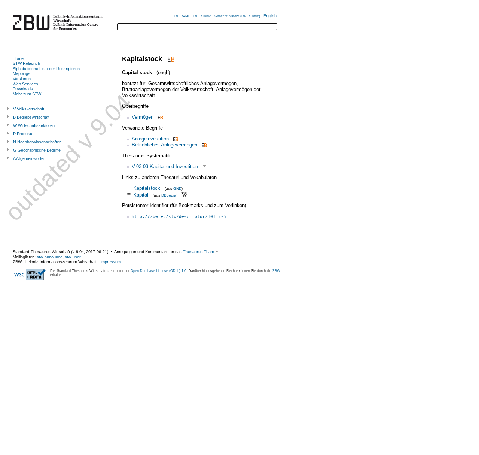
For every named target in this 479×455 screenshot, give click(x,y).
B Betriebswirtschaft (31, 117)
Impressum (110, 262)
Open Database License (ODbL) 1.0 (158, 271)
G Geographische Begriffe (37, 150)
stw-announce (49, 257)
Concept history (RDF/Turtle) (237, 16)
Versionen (22, 78)
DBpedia (168, 195)
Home (18, 58)
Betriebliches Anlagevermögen (164, 145)
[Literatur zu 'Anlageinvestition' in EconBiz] (175, 139)
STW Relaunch (26, 63)
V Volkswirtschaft (28, 109)
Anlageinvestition (150, 139)
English (270, 15)
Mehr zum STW (27, 94)
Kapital (140, 194)
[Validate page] (29, 279)
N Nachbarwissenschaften (37, 142)
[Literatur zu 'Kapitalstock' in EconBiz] (170, 59)
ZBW (276, 271)
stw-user (73, 257)
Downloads (23, 89)
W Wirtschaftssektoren (34, 125)
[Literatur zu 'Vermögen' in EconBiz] (159, 117)
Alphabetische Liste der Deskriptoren (46, 68)
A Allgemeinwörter (29, 158)
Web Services (25, 84)
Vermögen (142, 117)
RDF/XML (182, 16)
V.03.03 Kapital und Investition (165, 166)
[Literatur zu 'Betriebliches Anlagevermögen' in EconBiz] (203, 145)
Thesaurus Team (198, 251)
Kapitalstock (146, 188)
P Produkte (23, 133)
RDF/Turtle (202, 16)
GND (177, 188)
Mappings (21, 73)
